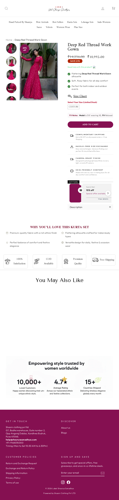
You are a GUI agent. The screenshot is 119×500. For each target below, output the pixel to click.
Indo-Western (104, 22)
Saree (39, 27)
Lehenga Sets (87, 22)
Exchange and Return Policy (20, 468)
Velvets (49, 27)
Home (9, 39)
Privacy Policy (13, 477)
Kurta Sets (72, 22)
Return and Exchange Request (21, 463)
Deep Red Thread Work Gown (16, 332)
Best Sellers (58, 22)
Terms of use (12, 482)
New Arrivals (42, 22)
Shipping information (16, 473)
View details (103, 199)
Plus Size (78, 27)
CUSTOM (73, 107)
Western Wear (63, 27)
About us (65, 427)
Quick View (9, 346)
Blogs (64, 432)
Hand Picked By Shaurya (20, 22)
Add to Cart (23, 346)
